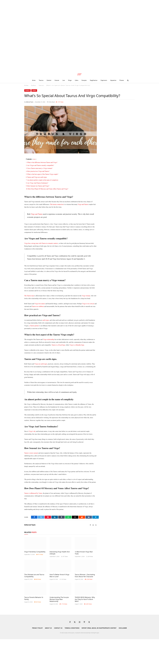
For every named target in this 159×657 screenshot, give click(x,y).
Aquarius (113, 80)
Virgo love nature (40, 303)
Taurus (41, 80)
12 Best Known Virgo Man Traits (84, 553)
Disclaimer (123, 628)
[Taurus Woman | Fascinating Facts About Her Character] (86, 566)
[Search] (128, 80)
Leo (63, 80)
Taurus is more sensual (31, 453)
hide (34, 159)
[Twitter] (18, 167)
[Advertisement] (55, 35)
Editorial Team (29, 102)
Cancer (57, 80)
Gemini (49, 80)
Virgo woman (86, 296)
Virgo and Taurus (83, 204)
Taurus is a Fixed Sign (58, 345)
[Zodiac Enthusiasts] (80, 74)
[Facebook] (18, 162)
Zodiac (33, 85)
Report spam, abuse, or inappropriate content (99, 628)
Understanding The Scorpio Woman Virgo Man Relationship (59, 599)
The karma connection (56, 204)
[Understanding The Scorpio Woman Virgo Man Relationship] (61, 589)
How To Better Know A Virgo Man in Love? (59, 576)
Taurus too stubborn (38, 306)
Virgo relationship (48, 339)
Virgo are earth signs (41, 364)
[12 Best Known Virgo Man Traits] (86, 543)
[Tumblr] (18, 181)
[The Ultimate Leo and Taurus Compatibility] (35, 566)
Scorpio (84, 80)
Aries (33, 80)
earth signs (45, 320)
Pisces (122, 80)
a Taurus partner (34, 326)
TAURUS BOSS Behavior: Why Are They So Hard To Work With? (85, 599)
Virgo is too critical (88, 303)
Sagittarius (93, 80)
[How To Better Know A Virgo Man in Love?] (61, 566)
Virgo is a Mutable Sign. (76, 345)
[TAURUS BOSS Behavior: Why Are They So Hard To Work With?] (86, 589)
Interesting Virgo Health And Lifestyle (60, 553)
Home (26, 85)
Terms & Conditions (72, 628)
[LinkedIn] (18, 172)
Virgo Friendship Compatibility (34, 552)
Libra (76, 80)
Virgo (70, 80)
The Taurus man (29, 296)
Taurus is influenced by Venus (33, 493)
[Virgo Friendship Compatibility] (35, 543)
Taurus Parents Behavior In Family (33, 598)
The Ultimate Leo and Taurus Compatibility (34, 576)
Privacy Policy (37, 628)
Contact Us (58, 628)
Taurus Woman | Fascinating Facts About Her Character (85, 576)
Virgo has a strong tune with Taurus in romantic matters (41, 243)
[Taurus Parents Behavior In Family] (35, 589)
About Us (48, 628)
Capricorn (104, 80)
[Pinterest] (18, 177)
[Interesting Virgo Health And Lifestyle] (61, 543)
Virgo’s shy (32, 431)
